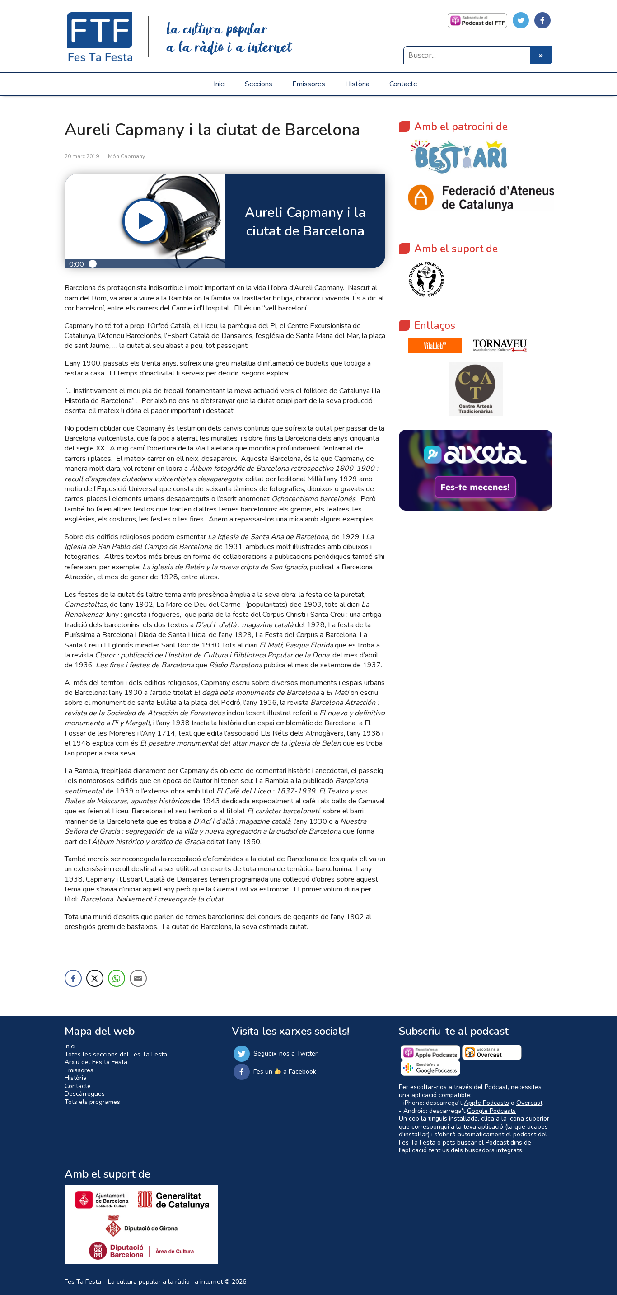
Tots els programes (92, 1102)
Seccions (258, 84)
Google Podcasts (491, 1111)
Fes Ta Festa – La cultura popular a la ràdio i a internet (144, 1281)
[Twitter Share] (94, 978)
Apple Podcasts (486, 1102)
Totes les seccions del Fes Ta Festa (116, 1054)
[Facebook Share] (73, 978)
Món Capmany (126, 156)
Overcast (529, 1102)
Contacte (403, 84)
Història (357, 84)
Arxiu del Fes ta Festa (96, 1062)
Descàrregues (85, 1093)
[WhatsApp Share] (116, 978)
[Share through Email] (138, 978)
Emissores (308, 84)
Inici (219, 84)
